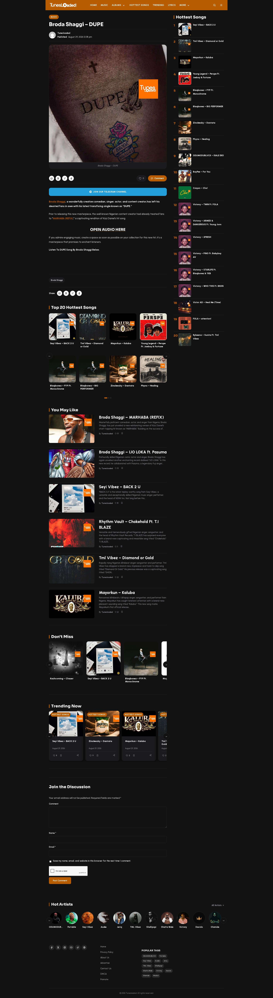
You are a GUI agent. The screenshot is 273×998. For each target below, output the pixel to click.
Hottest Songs (139, 5)
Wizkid (156, 976)
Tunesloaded (63, 33)
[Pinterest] (84, 947)
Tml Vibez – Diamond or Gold (126, 557)
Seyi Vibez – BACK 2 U (62, 343)
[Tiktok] (77, 947)
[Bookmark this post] (122, 433)
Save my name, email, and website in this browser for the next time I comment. (92, 861)
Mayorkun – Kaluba (121, 343)
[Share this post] (78, 755)
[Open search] (214, 5)
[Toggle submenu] (123, 5)
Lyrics (172, 5)
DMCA (103, 974)
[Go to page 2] (108, 397)
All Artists (217, 905)
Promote (104, 979)
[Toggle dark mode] (221, 5)
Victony (159, 971)
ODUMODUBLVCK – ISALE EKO (208, 155)
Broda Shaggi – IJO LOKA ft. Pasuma (133, 452)
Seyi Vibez (147, 961)
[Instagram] (64, 947)
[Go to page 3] (110, 397)
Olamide (146, 976)
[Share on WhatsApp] (51, 178)
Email (52, 847)
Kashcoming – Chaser (61, 678)
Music (104, 5)
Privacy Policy (106, 952)
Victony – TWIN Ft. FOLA (205, 204)
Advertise (105, 963)
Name (52, 833)
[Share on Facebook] (71, 178)
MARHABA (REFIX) (63, 218)
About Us (104, 957)
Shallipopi (159, 966)
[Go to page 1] (105, 397)
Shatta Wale (147, 971)
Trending (158, 5)
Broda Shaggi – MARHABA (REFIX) (131, 417)
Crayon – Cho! (200, 188)
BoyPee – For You (201, 171)
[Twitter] (58, 947)
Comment (159, 178)
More (182, 5)
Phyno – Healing (149, 385)
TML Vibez (147, 966)
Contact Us (105, 968)
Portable (163, 956)
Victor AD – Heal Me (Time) (207, 302)
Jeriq (165, 961)
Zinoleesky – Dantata (122, 385)
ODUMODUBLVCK (149, 956)
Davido (168, 971)
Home (93, 5)
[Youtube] (71, 947)
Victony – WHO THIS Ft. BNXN (208, 286)
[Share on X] (58, 178)
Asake (157, 961)
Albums (116, 5)
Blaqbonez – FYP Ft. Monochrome (135, 680)
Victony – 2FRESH (202, 237)
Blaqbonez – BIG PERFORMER (208, 106)
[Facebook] (51, 947)
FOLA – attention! (202, 318)
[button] (64, 178)
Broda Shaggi (57, 201)
